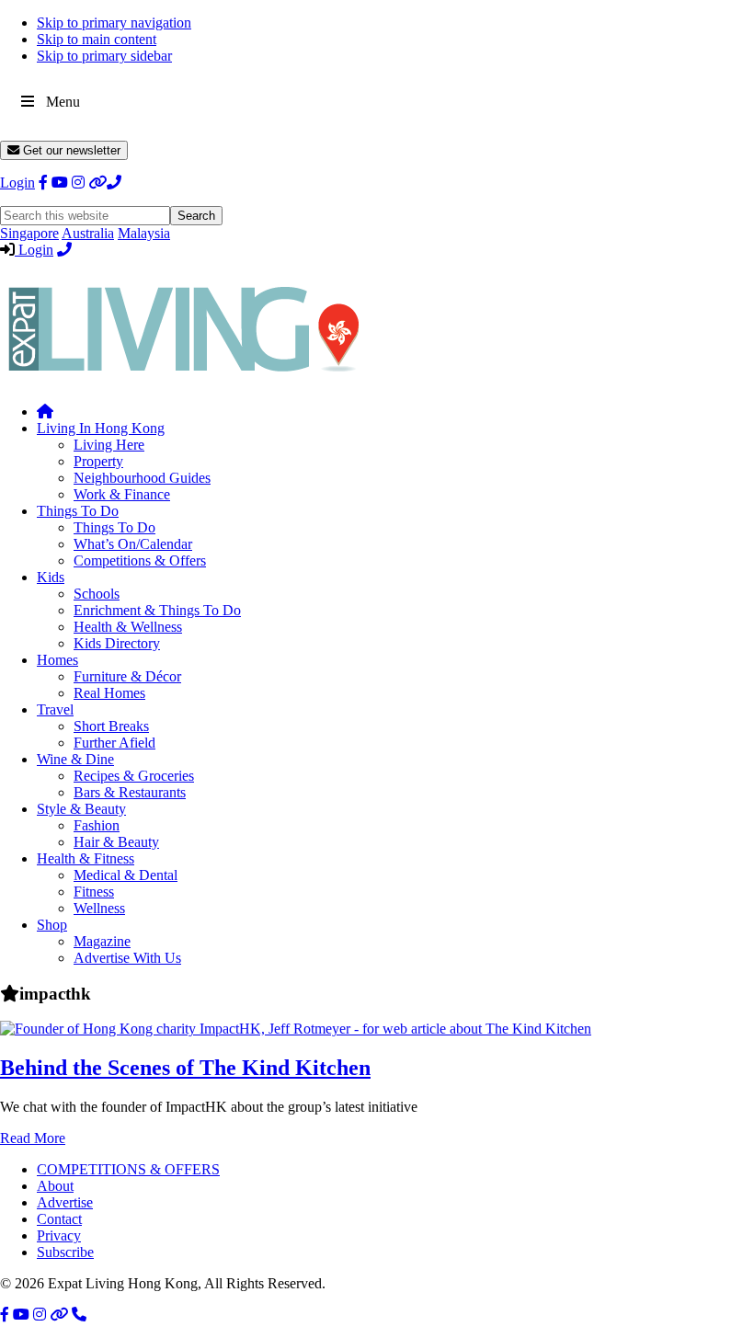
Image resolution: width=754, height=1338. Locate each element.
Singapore (29, 233)
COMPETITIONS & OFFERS (128, 1169)
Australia (88, 233)
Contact (59, 1219)
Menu (63, 101)
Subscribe (65, 1252)
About (55, 1186)
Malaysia (144, 233)
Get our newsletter (69, 150)
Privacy (59, 1235)
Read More (32, 1138)
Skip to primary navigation (114, 22)
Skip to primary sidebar (104, 55)
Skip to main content (96, 39)
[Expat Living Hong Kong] (184, 380)
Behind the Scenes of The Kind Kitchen (185, 1068)
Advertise (65, 1202)
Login (17, 182)
